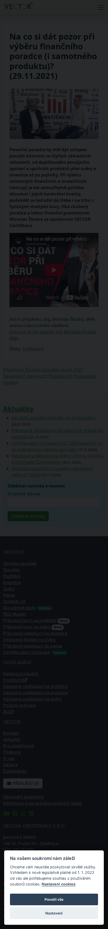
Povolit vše (54, 899)
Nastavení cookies (58, 884)
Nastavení (54, 913)
